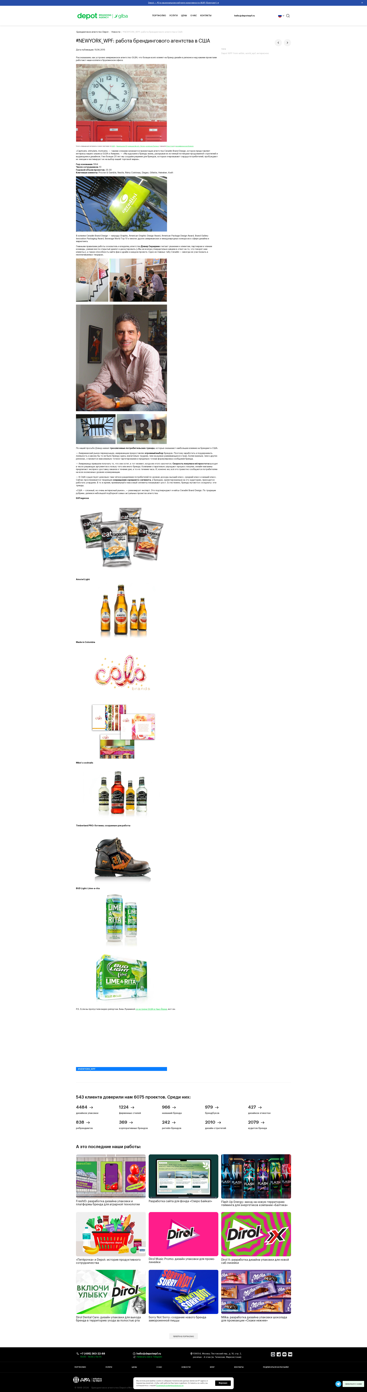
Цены (184, 16)
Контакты (205, 16)
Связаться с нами (353, 1384)
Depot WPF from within (232, 53)
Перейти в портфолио (183, 1336)
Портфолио (159, 16)
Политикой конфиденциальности (169, 1385)
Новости (186, 1367)
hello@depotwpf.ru (244, 16)
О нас (193, 16)
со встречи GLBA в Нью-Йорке (151, 1009)
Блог (212, 1367)
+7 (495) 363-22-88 (92, 1353)
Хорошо (223, 1383)
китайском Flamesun (152, 146)
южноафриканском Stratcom (184, 146)
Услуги (173, 16)
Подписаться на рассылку (276, 1367)
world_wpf (250, 53)
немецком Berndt (133, 146)
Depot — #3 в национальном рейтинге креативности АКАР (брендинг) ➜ (255, 3)
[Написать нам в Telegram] (338, 1384)
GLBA (113, 146)
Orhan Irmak (170, 146)
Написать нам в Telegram (149, 1357)
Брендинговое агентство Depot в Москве (113, 1388)
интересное (263, 53)
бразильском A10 (122, 146)
